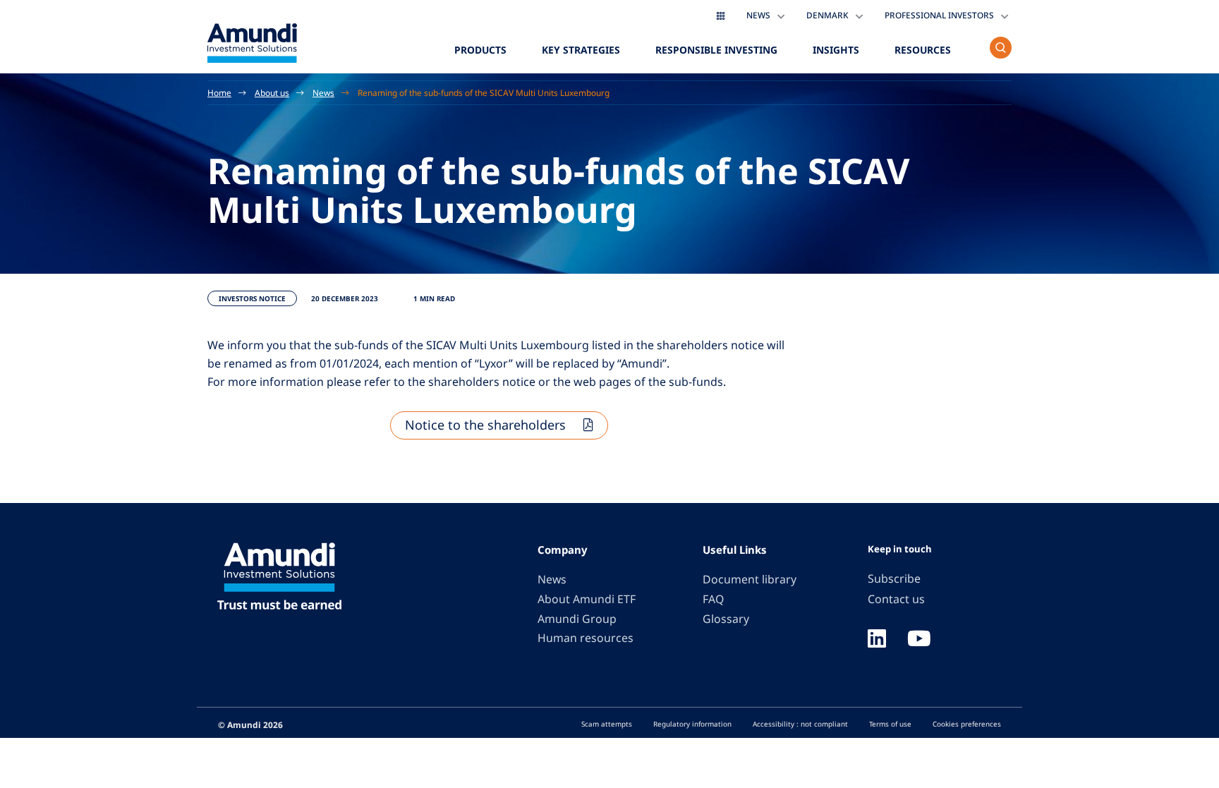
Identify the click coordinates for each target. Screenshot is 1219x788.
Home (219, 92)
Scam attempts (606, 724)
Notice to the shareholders (485, 424)
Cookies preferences (967, 724)
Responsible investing (716, 49)
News (323, 92)
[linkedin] (877, 640)
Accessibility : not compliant (800, 724)
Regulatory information (692, 724)
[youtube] (919, 640)
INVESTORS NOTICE (252, 298)
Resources (922, 49)
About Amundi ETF (587, 599)
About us (272, 92)
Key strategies (581, 49)
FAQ (713, 599)
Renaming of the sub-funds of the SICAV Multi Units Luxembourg (484, 92)
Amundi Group (577, 618)
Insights (836, 49)
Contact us (896, 599)
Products (480, 49)
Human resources (585, 637)
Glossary (726, 618)
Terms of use (890, 724)
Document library (749, 579)
